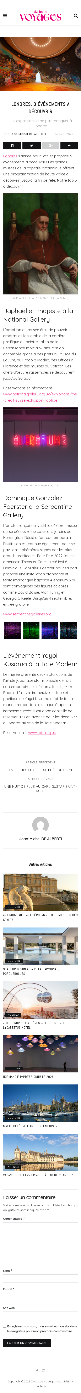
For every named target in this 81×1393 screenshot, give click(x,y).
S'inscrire (42, 736)
